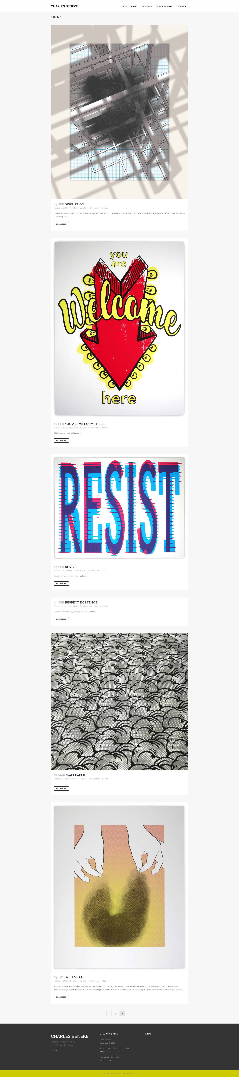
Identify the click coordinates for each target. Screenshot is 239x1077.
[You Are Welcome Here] (119, 328)
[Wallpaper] (119, 701)
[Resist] (119, 508)
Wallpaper (75, 775)
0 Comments (94, 208)
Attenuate (75, 977)
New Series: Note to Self (109, 1057)
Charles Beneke (79, 208)
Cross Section (105, 1040)
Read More (61, 224)
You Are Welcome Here (84, 424)
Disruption (74, 204)
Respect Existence (81, 602)
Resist (70, 567)
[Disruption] (119, 112)
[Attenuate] (119, 887)
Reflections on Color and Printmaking (115, 1048)
